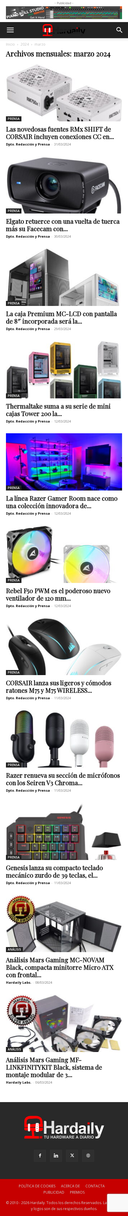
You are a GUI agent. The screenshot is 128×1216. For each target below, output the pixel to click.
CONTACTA (95, 1186)
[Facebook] (40, 1156)
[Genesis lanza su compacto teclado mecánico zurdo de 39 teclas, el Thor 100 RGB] (64, 831)
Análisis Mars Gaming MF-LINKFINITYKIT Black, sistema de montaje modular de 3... (54, 1067)
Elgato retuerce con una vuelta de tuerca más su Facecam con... (63, 225)
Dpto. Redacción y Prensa (28, 144)
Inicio (10, 44)
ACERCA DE (70, 1186)
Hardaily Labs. (18, 982)
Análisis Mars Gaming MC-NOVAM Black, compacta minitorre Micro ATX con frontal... (59, 967)
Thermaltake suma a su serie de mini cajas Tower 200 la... (58, 409)
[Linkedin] (56, 1156)
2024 (25, 44)
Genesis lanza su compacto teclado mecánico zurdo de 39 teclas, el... (54, 871)
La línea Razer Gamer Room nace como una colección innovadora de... (62, 502)
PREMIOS (77, 1192)
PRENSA (14, 119)
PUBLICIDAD (53, 1192)
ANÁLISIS (14, 949)
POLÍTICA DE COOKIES (37, 1186)
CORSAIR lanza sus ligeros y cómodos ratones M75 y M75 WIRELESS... (58, 686)
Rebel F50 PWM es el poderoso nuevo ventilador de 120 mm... (58, 594)
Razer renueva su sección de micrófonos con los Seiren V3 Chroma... (63, 779)
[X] (72, 1156)
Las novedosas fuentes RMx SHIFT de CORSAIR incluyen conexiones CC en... (60, 132)
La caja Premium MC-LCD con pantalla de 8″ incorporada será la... (61, 317)
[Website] (88, 1156)
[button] (10, 30)
